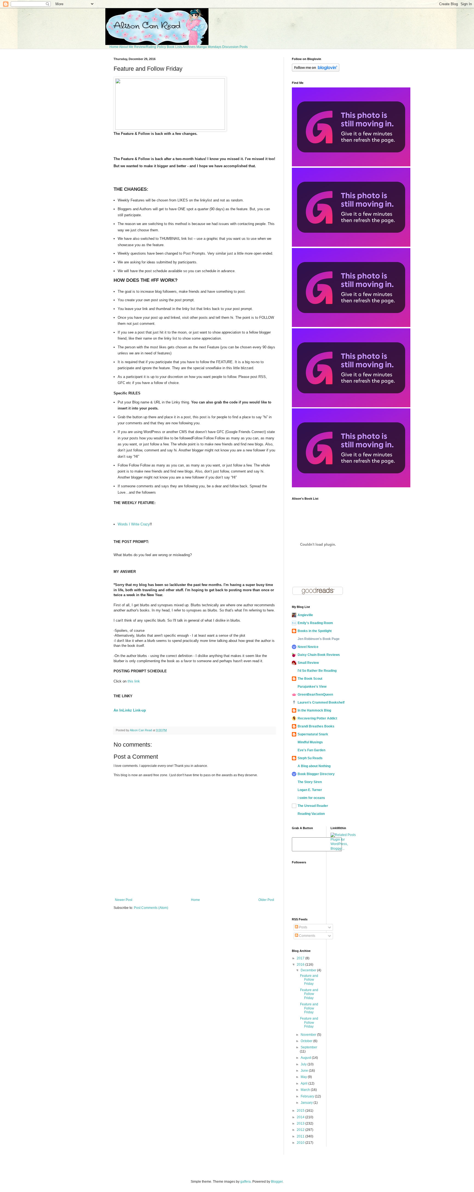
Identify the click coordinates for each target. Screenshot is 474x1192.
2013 (301, 1123)
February (308, 1096)
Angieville (305, 615)
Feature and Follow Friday (309, 980)
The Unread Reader (313, 806)
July (304, 1064)
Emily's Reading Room (315, 623)
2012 (301, 1130)
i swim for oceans (311, 798)
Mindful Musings (310, 742)
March (306, 1090)
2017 (301, 958)
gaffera (245, 1182)
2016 (301, 964)
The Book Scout (310, 679)
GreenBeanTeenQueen (315, 694)
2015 (301, 1111)
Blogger (277, 1182)
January (307, 1103)
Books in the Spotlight (315, 631)
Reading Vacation (311, 814)
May (304, 1077)
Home (114, 47)
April (304, 1083)
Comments (306, 936)
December (309, 970)
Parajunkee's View (312, 687)
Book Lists (174, 47)
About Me (126, 47)
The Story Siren (310, 782)
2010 (301, 1143)
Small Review (308, 663)
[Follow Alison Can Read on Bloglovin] (315, 70)
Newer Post (123, 900)
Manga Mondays (208, 47)
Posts (302, 927)
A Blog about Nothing (314, 766)
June (305, 1070)
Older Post (266, 900)
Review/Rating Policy (150, 47)
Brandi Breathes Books (316, 726)
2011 (301, 1136)
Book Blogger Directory (316, 774)
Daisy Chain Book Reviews (319, 655)
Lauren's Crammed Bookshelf (321, 702)
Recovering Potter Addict (317, 718)
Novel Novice (308, 647)
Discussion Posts (235, 47)
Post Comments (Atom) (151, 908)
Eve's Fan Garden (311, 750)
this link (134, 681)
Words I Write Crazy (134, 524)
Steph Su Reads (310, 758)
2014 (301, 1117)
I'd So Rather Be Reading (317, 671)
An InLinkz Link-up (130, 710)
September (309, 1047)
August (306, 1058)
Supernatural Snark (313, 734)
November (309, 1035)
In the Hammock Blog (314, 710)
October (307, 1041)
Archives (189, 47)
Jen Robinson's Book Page (319, 639)
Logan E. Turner (310, 790)
